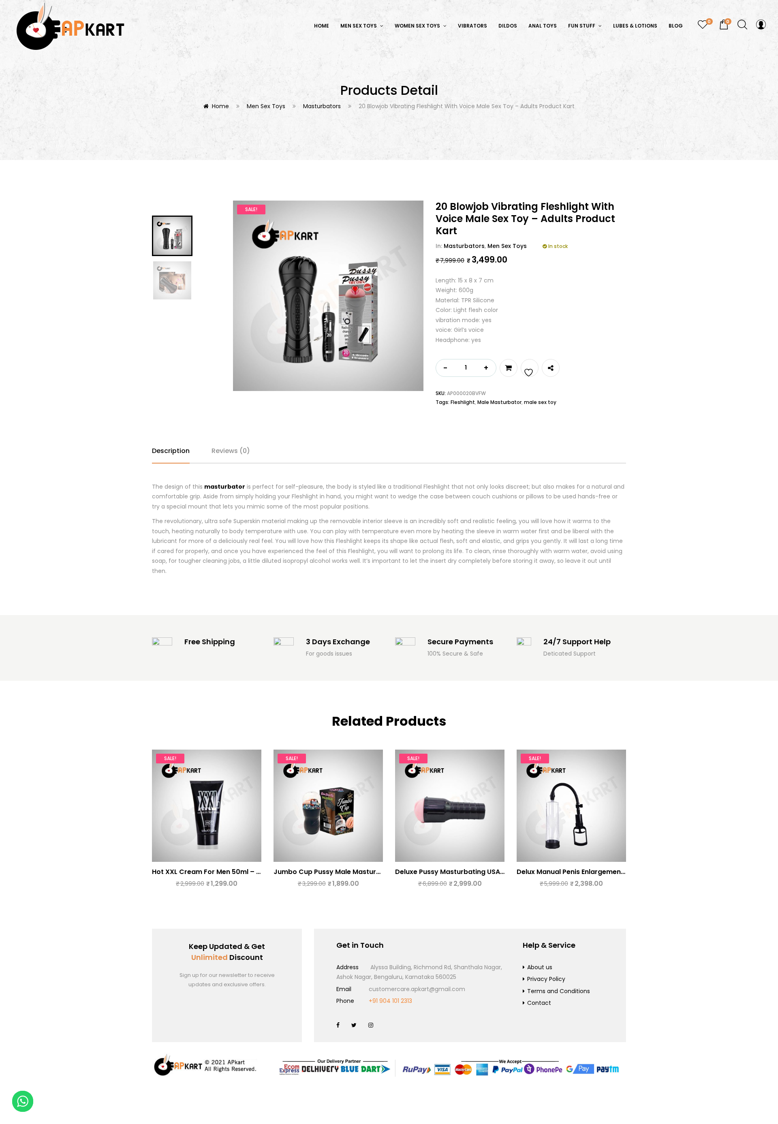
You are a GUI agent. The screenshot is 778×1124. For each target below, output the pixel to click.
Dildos (507, 25)
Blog (676, 25)
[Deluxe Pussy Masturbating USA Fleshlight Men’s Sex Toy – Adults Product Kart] (449, 806)
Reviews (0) (231, 450)
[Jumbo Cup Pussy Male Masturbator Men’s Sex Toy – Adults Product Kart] (328, 806)
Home (321, 25)
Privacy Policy (546, 979)
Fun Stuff (582, 25)
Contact (539, 1003)
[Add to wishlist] (530, 368)
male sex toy (540, 402)
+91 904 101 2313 (390, 1001)
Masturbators (322, 106)
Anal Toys (542, 25)
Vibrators (472, 25)
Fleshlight (463, 402)
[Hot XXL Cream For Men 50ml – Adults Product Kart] (206, 806)
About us (539, 967)
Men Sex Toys (359, 25)
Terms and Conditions (558, 991)
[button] (724, 25)
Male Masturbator (499, 402)
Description (171, 450)
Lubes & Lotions (635, 25)
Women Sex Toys (418, 25)
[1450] (508, 368)
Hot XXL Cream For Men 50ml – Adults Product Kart (237, 871)
